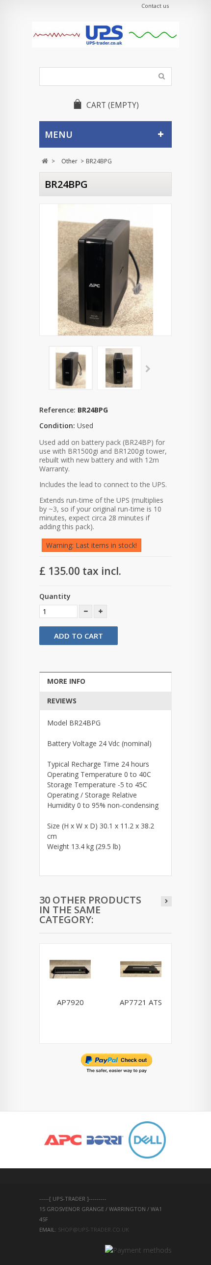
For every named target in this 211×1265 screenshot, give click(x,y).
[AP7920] (70, 969)
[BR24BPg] (70, 367)
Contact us (155, 5)
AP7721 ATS (141, 1002)
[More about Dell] (147, 1140)
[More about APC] (62, 1140)
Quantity (55, 596)
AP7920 (70, 1002)
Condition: (57, 425)
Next (148, 369)
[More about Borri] (105, 1140)
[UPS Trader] (105, 35)
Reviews (62, 700)
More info (66, 681)
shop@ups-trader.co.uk (93, 1229)
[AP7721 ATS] (141, 969)
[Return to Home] (45, 161)
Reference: (57, 409)
